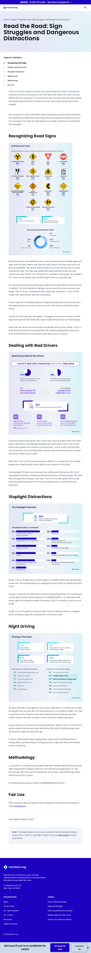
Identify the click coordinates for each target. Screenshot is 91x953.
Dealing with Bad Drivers (17, 67)
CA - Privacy (8, 915)
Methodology (13, 81)
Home (6, 19)
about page (63, 835)
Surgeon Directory (11, 924)
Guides (14, 19)
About (6, 902)
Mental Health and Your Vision (59, 915)
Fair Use (11, 85)
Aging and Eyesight (55, 906)
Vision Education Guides (57, 902)
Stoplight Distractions (16, 72)
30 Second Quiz (59, 947)
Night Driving (13, 76)
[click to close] (88, 947)
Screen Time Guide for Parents (60, 919)
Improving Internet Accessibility (60, 911)
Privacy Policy (9, 906)
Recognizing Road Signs (17, 63)
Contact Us (79, 947)
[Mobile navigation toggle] (85, 7)
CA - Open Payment (11, 911)
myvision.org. (20, 806)
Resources (8, 919)
